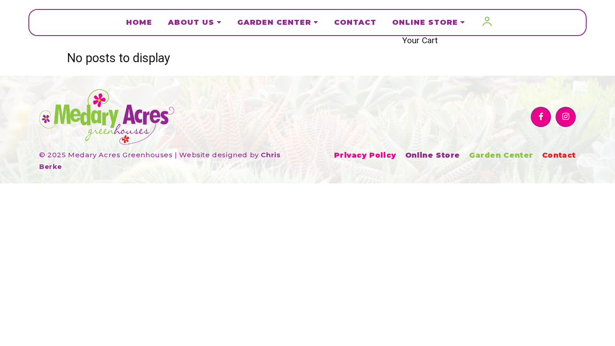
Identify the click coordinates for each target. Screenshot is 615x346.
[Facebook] (541, 117)
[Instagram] (566, 117)
